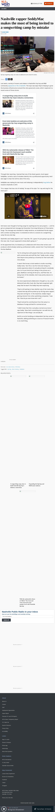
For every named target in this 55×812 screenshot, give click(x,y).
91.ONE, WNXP (5, 762)
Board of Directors (6, 725)
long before (46, 182)
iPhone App (4, 745)
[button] (3, 808)
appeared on (16, 86)
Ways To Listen (5, 739)
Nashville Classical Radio (7, 765)
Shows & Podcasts (6, 742)
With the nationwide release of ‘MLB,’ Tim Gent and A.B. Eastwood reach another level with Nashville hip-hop (27, 602)
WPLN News (17, 367)
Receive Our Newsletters (8, 776)
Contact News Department (8, 773)
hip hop (9, 369)
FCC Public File (5, 722)
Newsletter (37, 3)
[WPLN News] (5, 3)
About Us (4, 701)
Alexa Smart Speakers (7, 751)
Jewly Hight (5, 32)
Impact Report (5, 713)
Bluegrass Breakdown (16, 810)
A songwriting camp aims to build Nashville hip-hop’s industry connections (18, 485)
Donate (49, 3)
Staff (3, 707)
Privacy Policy (5, 728)
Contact (4, 704)
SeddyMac (22, 369)
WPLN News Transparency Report (10, 719)
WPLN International (6, 759)
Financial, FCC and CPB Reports (9, 716)
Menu (5, 8)
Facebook (4, 779)
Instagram (4, 785)
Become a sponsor (17, 644)
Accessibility (5, 731)
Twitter (3, 782)
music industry (15, 369)
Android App (5, 748)
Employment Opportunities (8, 710)
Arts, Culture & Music (10, 367)
